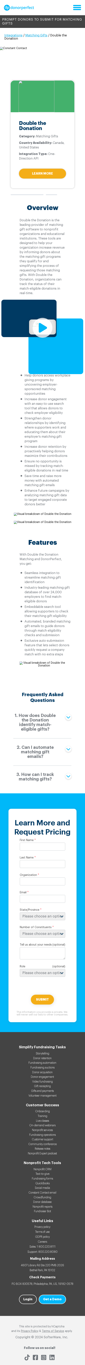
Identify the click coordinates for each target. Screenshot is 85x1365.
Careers (42, 1241)
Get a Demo (52, 1299)
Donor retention (42, 1058)
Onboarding (42, 1111)
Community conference (42, 1144)
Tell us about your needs (36, 944)
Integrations (13, 35)
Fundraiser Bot (42, 1211)
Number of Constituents (36, 927)
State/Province (29, 910)
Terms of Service (53, 1331)
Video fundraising (42, 1081)
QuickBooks (42, 1183)
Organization (28, 875)
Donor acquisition (42, 1072)
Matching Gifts (36, 35)
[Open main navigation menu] (77, 8)
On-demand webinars (42, 1125)
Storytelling (42, 1053)
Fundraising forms (42, 1178)
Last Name (27, 857)
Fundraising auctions (42, 1067)
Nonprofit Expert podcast (42, 1153)
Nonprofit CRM (42, 1169)
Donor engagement (42, 1077)
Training (42, 1116)
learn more (42, 173)
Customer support (42, 1139)
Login (27, 1299)
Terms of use (42, 1232)
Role (22, 966)
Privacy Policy (29, 1331)
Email (23, 892)
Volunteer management (42, 1095)
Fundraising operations (42, 1135)
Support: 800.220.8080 (42, 1252)
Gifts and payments (42, 1091)
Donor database (42, 1202)
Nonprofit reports (42, 1206)
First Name (27, 840)
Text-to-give (42, 1174)
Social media (42, 1188)
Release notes (42, 1148)
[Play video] (42, 328)
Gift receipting (42, 1086)
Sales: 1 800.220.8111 (42, 1246)
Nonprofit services (42, 1130)
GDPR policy (42, 1237)
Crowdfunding (42, 1197)
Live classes (42, 1121)
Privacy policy (42, 1227)
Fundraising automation (42, 1063)
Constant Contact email (42, 1192)
